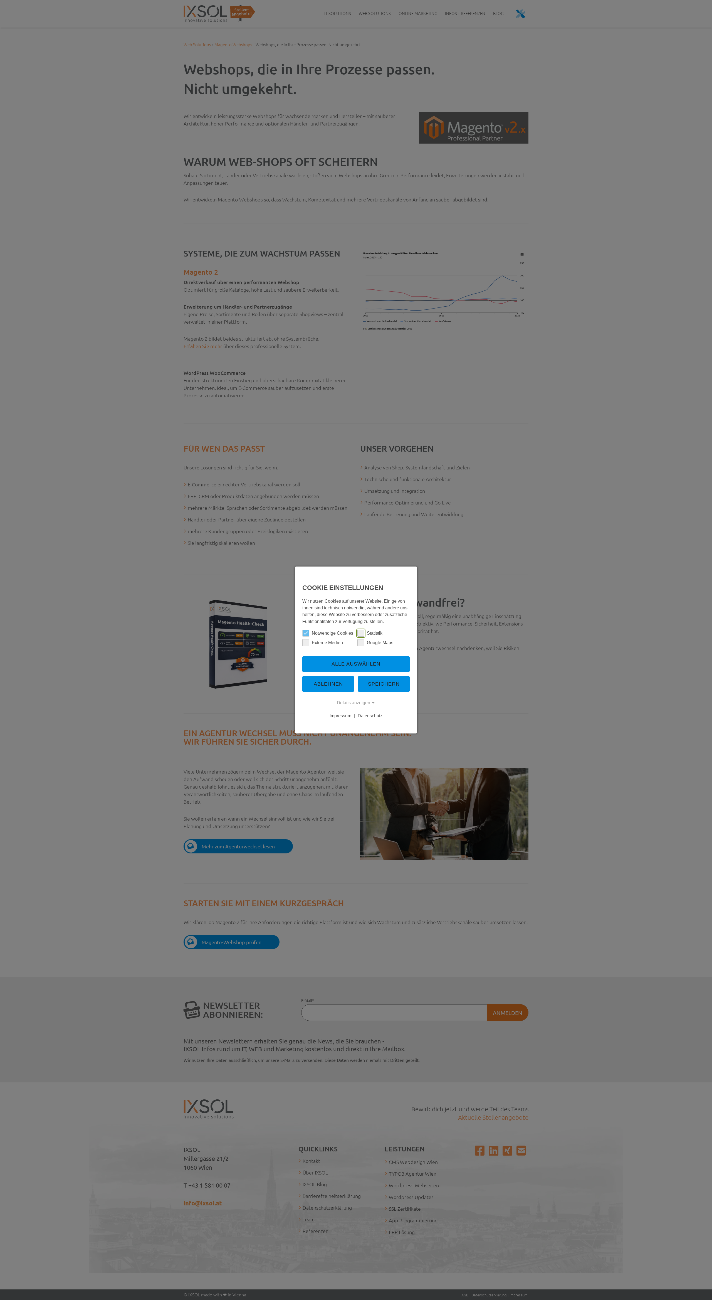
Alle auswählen (356, 664)
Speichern (384, 684)
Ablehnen (328, 684)
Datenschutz (370, 715)
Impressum (340, 715)
